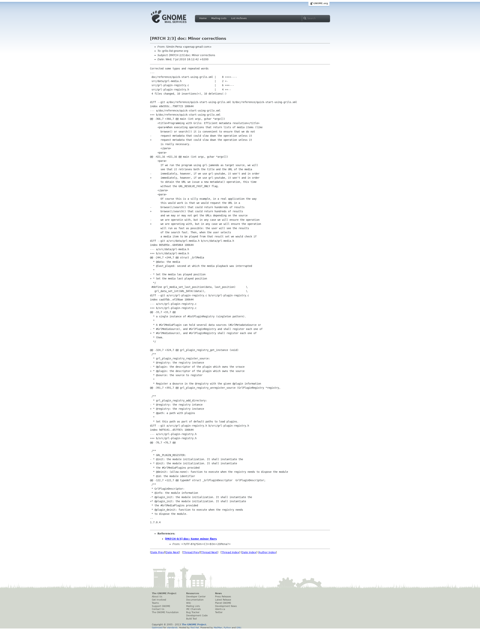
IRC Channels (193, 609)
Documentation (195, 599)
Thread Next (209, 552)
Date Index (249, 552)
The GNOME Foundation (165, 612)
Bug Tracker (193, 612)
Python (227, 627)
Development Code (197, 615)
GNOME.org (320, 3)
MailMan (218, 627)
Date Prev (157, 552)
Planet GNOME (223, 603)
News (218, 593)
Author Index (267, 552)
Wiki (188, 603)
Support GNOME (161, 606)
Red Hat (194, 627)
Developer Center (196, 596)
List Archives (239, 18)
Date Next (172, 552)
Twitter (219, 612)
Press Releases (223, 596)
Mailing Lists (218, 18)
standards (172, 627)
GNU (238, 627)
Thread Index (230, 552)
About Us (157, 596)
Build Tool (191, 618)
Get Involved (159, 599)
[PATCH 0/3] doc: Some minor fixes (191, 538)
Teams (155, 603)
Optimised (157, 627)
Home (203, 18)
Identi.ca (220, 609)
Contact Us (158, 609)
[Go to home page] (174, 24)
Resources (192, 593)
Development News (226, 606)
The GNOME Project (164, 593)
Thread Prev (191, 552)
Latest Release (223, 599)
